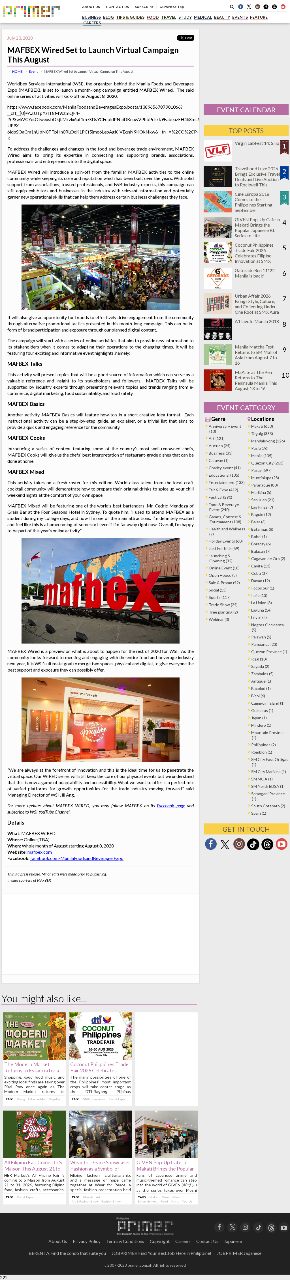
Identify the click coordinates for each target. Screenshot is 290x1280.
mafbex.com (39, 852)
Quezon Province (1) (269, 651)
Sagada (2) (260, 666)
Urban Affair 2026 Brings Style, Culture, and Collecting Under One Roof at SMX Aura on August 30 (257, 306)
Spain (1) (258, 813)
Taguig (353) (262, 433)
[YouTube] (284, 1227)
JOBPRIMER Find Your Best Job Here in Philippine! (161, 1253)
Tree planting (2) (223, 612)
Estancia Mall (37, 1099)
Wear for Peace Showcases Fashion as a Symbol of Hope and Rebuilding (100, 1168)
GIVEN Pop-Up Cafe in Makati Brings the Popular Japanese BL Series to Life (165, 1168)
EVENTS (240, 17)
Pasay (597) (261, 470)
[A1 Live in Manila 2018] (218, 338)
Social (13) (218, 590)
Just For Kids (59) (224, 548)
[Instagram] (257, 6)
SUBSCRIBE (144, 7)
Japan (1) (259, 717)
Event (33, 71)
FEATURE (259, 17)
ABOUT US (91, 7)
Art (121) (217, 438)
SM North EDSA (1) (268, 786)
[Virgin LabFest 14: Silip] (218, 159)
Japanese (233, 1241)
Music (176, 1197)
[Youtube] (283, 6)
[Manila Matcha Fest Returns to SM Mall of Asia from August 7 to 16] (218, 363)
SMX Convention (94, 1099)
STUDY (185, 17)
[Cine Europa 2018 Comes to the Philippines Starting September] (218, 210)
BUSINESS (91, 17)
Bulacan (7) (260, 551)
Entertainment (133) (227, 482)
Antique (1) (261, 681)
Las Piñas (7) (262, 507)
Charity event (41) (225, 467)
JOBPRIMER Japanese (239, 1253)
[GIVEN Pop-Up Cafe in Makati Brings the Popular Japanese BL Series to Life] (166, 1156)
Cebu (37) (259, 573)
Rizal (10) (259, 659)
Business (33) (221, 453)
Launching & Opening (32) (221, 558)
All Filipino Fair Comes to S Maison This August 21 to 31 (33, 1168)
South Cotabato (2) (268, 805)
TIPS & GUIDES (130, 17)
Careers (183, 1241)
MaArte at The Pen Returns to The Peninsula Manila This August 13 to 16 (256, 380)
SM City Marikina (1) (268, 771)
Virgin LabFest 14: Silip (257, 143)
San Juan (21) (262, 499)
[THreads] (274, 8)
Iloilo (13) (259, 595)
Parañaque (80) (264, 485)
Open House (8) (223, 575)
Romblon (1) (261, 752)
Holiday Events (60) (226, 541)
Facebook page (171, 805)
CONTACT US (117, 7)
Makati (88, 1197)
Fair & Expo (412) (223, 489)
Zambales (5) (262, 673)
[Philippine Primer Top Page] (32, 20)
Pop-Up (54, 1099)
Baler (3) (258, 521)
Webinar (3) (219, 619)
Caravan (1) (219, 460)
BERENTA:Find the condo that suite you (67, 1253)
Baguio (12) (261, 514)
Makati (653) (262, 426)
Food (166, 1197)
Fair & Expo (117, 1099)
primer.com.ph (140, 1265)
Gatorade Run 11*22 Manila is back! (255, 273)
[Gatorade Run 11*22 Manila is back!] (218, 287)
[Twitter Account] (249, 6)
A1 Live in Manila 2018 (257, 321)
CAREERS (92, 22)
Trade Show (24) (223, 604)
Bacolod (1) (261, 688)
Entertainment (148, 1201)
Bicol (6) (258, 695)
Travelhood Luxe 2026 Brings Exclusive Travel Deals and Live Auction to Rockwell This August (257, 179)
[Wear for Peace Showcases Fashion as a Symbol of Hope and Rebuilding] (100, 1156)
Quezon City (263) (267, 463)
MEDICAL (203, 17)
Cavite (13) (260, 565)
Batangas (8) (262, 529)
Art (98, 1197)
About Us (57, 1241)
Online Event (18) (224, 567)
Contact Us (207, 1241)
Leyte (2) (259, 617)
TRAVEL (168, 17)
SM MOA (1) (262, 778)
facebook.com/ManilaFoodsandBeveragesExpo (76, 858)
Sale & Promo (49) (224, 582)
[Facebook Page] (240, 6)
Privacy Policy (87, 1241)
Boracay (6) (261, 543)
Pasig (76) (259, 448)
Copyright (160, 1241)
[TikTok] (266, 8)
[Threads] (267, 849)
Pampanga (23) (264, 644)
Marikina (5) (261, 492)
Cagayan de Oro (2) (268, 558)
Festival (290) (220, 497)
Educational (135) (224, 475)
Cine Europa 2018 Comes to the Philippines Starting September (253, 202)
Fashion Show (111, 1201)
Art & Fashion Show (85, 1201)
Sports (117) (220, 597)
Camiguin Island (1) (268, 703)
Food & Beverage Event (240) (224, 507)
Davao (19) (260, 580)
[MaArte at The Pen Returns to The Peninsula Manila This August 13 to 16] (218, 388)
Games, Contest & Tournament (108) (225, 519)
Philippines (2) (263, 744)
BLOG (108, 17)
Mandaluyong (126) (268, 440)
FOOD (153, 17)
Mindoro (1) (261, 725)
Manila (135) (261, 455)
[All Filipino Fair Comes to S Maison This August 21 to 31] (34, 1156)
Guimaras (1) (262, 710)
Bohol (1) (259, 536)
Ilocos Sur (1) (262, 588)
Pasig (21, 1099)
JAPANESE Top (172, 7)
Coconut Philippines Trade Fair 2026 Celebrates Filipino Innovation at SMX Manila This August (254, 255)
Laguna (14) (261, 610)
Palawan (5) (261, 636)
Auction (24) (220, 445)
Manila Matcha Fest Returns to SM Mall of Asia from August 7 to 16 (256, 354)
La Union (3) (261, 602)
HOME (17, 71)
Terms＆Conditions (125, 1241)
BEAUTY (222, 17)
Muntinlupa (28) (265, 477)
